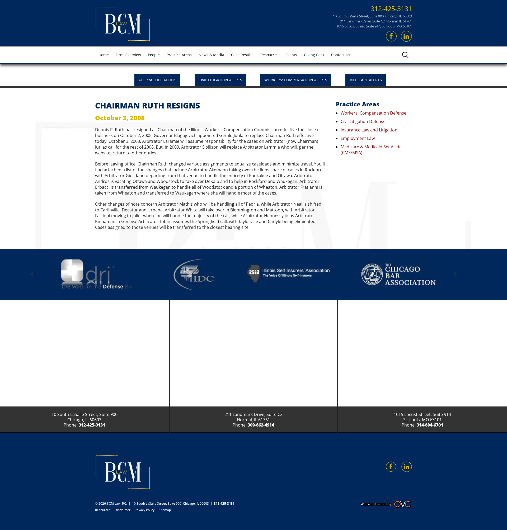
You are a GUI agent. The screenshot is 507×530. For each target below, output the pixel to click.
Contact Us (340, 54)
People (154, 54)
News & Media (211, 54)
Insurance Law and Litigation (369, 130)
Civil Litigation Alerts (220, 79)
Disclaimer (122, 510)
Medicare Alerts (365, 79)
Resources (269, 54)
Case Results (242, 54)
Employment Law (358, 138)
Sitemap (165, 510)
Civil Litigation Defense (363, 121)
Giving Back (314, 54)
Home (103, 54)
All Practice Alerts (157, 79)
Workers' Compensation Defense (373, 113)
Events (291, 54)
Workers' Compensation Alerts (295, 79)
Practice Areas (179, 54)
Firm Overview (128, 54)
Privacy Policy (144, 510)
